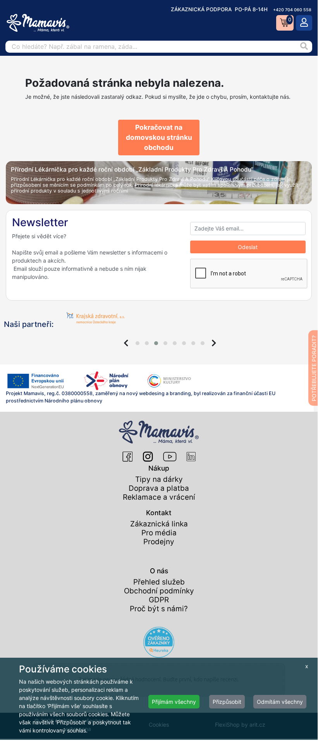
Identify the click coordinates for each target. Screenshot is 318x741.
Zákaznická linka (159, 523)
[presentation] (126, 343)
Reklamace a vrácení (159, 497)
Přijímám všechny (174, 701)
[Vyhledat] (304, 47)
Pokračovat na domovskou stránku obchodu (159, 137)
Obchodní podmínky (159, 590)
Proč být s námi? (159, 608)
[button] (137, 343)
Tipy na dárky (159, 479)
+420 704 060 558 (292, 9)
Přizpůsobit (227, 701)
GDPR (159, 599)
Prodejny (158, 541)
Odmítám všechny (280, 701)
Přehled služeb (159, 582)
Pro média (159, 532)
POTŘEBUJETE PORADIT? (314, 368)
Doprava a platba (159, 488)
